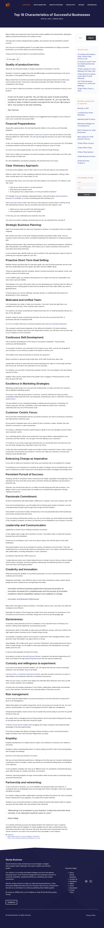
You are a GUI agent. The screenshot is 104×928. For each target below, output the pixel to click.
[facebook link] (90, 881)
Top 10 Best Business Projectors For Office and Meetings (86, 83)
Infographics (92, 5)
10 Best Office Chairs (85, 148)
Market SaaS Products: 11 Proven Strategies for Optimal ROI (23, 836)
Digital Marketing (40, 5)
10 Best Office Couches (86, 143)
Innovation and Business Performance (23, 599)
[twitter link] (86, 881)
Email (79, 188)
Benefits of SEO (83, 108)
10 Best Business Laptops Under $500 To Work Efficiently (86, 76)
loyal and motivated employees (56, 324)
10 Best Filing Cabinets (85, 152)
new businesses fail (56, 143)
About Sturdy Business (73, 875)
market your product (42, 134)
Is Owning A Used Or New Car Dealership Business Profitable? (87, 64)
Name (79, 182)
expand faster (10, 399)
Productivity (70, 5)
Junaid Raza (58, 19)
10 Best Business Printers (86, 156)
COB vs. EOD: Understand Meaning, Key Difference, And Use (23, 838)
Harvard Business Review (31, 656)
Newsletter (73, 888)
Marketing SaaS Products (86, 119)
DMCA (72, 883)
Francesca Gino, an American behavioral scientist (23, 674)
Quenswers (26, 5)
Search (91, 38)
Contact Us (73, 879)
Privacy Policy (90, 915)
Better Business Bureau (43, 317)
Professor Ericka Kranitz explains (17, 725)
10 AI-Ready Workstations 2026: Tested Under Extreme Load (86, 56)
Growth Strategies (56, 5)
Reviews (81, 5)
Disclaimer (73, 881)
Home (72, 886)
